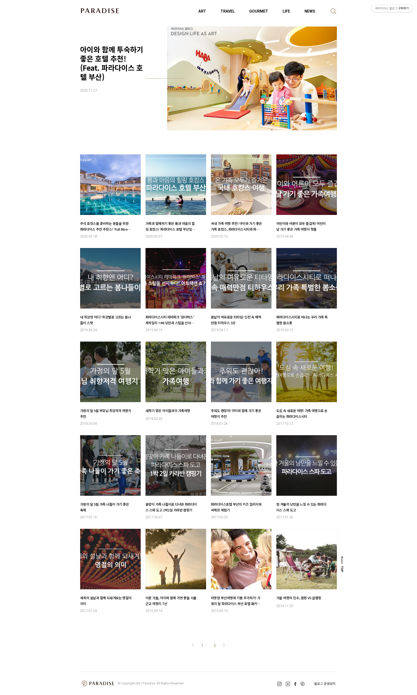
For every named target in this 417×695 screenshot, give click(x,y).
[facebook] (295, 684)
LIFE (286, 11)
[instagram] (279, 684)
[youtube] (288, 684)
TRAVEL (228, 11)
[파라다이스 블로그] (100, 10)
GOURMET (258, 11)
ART (202, 11)
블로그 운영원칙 (324, 683)
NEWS (310, 11)
